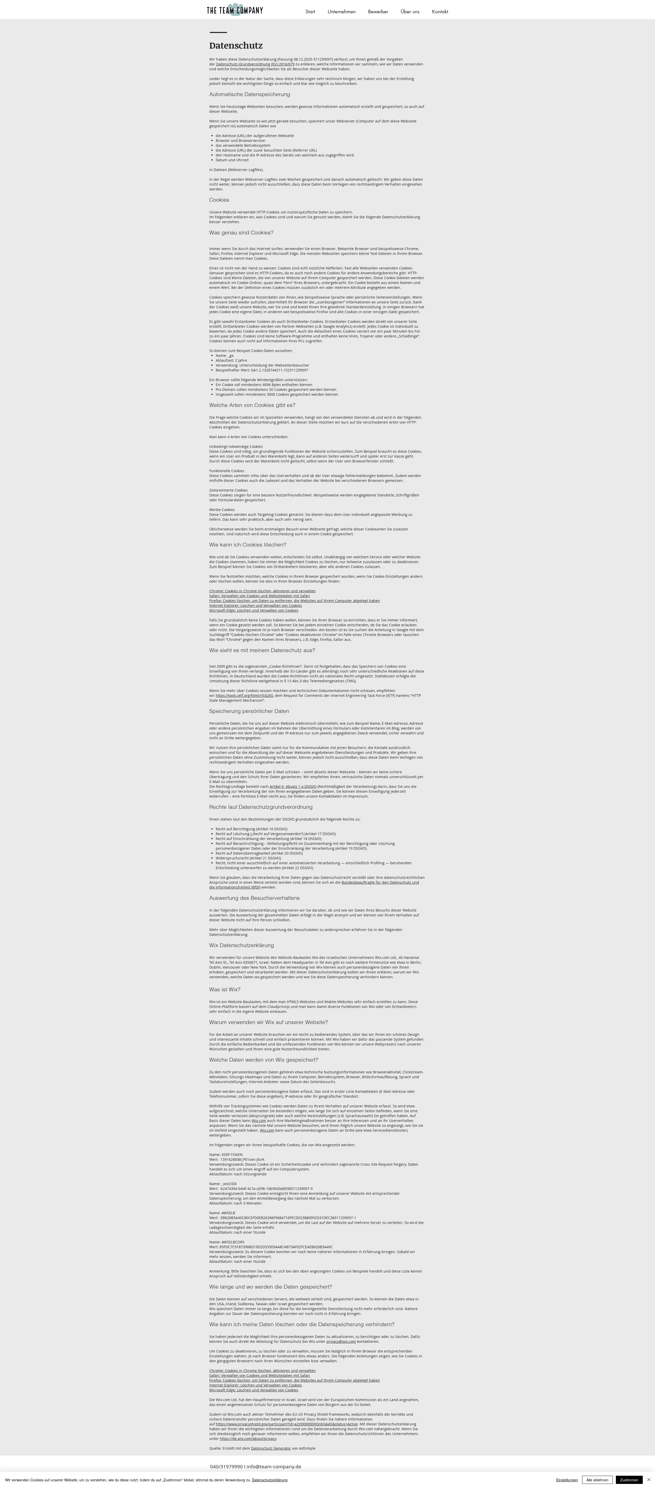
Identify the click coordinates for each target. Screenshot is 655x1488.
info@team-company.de (274, 1466)
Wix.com (259, 1120)
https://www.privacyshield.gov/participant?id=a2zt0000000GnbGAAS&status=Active (287, 1424)
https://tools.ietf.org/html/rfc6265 (244, 695)
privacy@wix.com (341, 1341)
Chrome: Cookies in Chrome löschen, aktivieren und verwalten (262, 590)
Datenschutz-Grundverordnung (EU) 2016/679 (255, 64)
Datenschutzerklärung (270, 1479)
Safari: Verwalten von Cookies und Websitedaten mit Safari (259, 595)
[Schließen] (649, 1480)
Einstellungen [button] (567, 1479)
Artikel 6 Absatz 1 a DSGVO (293, 786)
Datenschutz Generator (271, 1448)
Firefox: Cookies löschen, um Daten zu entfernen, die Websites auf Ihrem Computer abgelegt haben (294, 600)
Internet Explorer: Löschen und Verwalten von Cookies (255, 605)
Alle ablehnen (597, 1479)
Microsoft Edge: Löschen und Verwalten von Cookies (253, 610)
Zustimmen (629, 1479)
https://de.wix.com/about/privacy (248, 1438)
